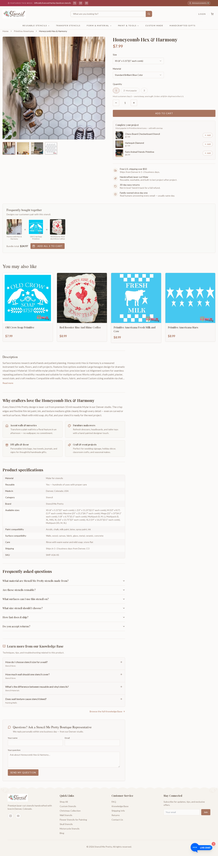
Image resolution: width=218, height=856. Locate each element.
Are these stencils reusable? (19, 590)
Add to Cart (164, 113)
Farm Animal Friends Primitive (139, 151)
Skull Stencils (66, 824)
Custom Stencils (68, 806)
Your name (13, 738)
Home (5, 31)
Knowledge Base (120, 806)
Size (115, 54)
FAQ (114, 801)
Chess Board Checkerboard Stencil (142, 134)
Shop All (64, 801)
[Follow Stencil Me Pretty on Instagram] (10, 816)
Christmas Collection (70, 810)
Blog (62, 833)
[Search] (149, 14)
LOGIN (202, 14)
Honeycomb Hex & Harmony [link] (53, 31)
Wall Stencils (66, 815)
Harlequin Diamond (134, 142)
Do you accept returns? (16, 626)
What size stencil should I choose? (23, 608)
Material (117, 68)
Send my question (23, 772)
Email (67, 738)
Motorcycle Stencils (69, 828)
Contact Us (117, 819)
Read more (8, 383)
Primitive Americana (24, 31)
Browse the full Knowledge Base (106, 711)
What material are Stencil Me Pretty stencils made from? (35, 580)
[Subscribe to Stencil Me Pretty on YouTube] (18, 816)
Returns (116, 815)
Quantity (117, 84)
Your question (14, 750)
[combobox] (138, 61)
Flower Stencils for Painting (73, 819)
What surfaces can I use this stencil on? (26, 599)
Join (206, 812)
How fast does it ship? (15, 617)
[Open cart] (212, 14)
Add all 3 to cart (50, 246)
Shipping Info (118, 810)
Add (209, 135)
